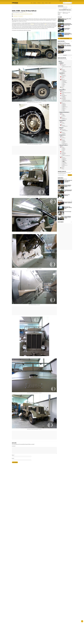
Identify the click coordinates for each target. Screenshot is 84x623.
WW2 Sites (39, 2)
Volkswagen (64, 71)
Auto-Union (64, 158)
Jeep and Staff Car (62, 120)
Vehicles (60, 61)
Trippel (63, 70)
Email (13, 458)
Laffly (63, 115)
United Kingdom (64, 95)
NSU (63, 83)
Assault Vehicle (62, 73)
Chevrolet (64, 99)
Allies (62, 90)
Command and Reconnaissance (64, 112)
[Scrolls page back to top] (82, 621)
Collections (34, 2)
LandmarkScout (15, 3)
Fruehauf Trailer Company (66, 100)
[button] (44, 3)
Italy (62, 87)
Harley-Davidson (65, 130)
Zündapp (64, 133)
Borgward (64, 159)
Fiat (63, 88)
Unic (63, 86)
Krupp (63, 164)
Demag (63, 140)
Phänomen (64, 108)
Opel (63, 107)
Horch (63, 123)
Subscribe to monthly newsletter (63, 0)
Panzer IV (32, 24)
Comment (14, 446)
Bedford (63, 96)
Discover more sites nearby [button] (64, 38)
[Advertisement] (34, 7)
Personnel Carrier (62, 134)
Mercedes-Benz (65, 106)
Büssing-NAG (64, 80)
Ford (63, 65)
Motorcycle (61, 127)
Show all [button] (64, 55)
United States (63, 64)
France (62, 114)
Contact (50, 2)
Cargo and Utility (62, 89)
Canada (62, 91)
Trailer (63, 110)
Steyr (63, 85)
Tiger (45, 24)
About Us (46, 2)
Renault (63, 84)
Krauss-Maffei (64, 82)
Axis (61, 68)
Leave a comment (24, 12)
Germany (63, 69)
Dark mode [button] (70, 0)
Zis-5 (63, 77)
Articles (43, 2)
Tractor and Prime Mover (63, 145)
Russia (62, 76)
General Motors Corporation (66, 92)
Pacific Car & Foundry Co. (66, 155)
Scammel (64, 97)
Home (31, 2)
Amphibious (61, 62)
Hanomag (64, 81)
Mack (63, 154)
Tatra (63, 109)
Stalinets (64, 152)
